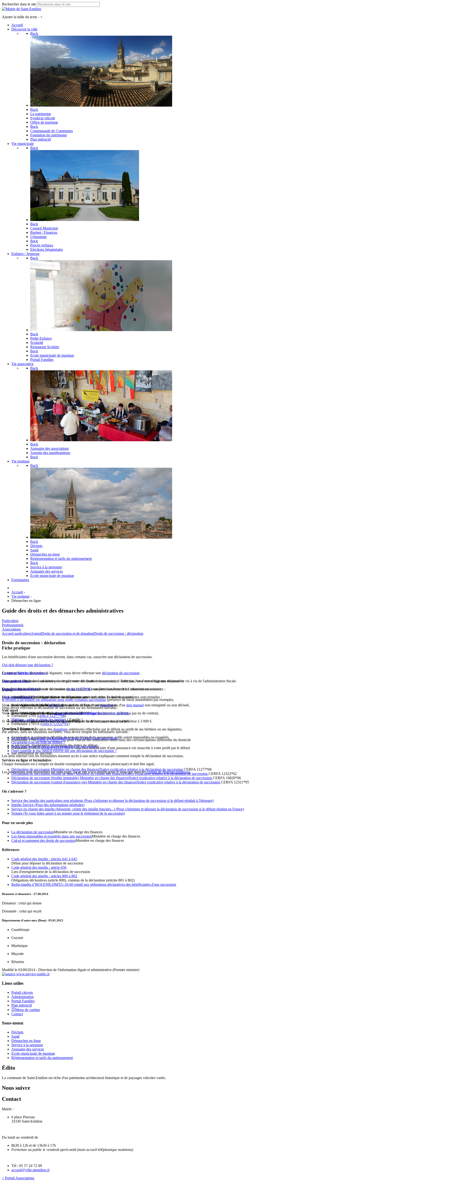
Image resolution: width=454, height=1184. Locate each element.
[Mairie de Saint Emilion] (21, 9)
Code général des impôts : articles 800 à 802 (44, 876)
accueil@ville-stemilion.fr (30, 1170)
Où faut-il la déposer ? (18, 697)
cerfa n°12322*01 (55, 724)
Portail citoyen (22, 992)
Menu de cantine (27, 1010)
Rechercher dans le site (19, 4)
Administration (22, 997)
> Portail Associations (18, 1178)
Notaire (68, 813)
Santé (15, 1036)
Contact (17, 1014)
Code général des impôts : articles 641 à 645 (44, 859)
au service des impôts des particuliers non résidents (91, 713)
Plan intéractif (21, 1005)
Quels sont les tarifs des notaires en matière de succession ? (55, 746)
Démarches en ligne (26, 1041)
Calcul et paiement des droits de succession (43, 840)
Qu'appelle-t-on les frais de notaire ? (38, 742)
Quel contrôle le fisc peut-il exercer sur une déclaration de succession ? (64, 751)
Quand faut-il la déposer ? (21, 689)
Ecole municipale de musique (33, 1053)
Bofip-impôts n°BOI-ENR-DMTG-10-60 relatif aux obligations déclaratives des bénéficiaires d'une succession (93, 884)
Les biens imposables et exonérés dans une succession (51, 836)
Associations (11, 629)
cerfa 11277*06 (79, 689)
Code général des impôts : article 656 (38, 867)
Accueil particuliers (16, 633)
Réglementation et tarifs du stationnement (42, 1058)
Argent (36, 633)
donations (60, 729)
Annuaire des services (27, 1049)
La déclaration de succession (32, 832)
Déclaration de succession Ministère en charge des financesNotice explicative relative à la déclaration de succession (97, 769)
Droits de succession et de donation (67, 633)
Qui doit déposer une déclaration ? (27, 665)
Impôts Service (47, 805)
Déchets (17, 1032)
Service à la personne (27, 1045)
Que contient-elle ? (16, 681)
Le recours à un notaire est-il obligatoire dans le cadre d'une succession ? (65, 738)
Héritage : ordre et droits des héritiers (38, 719)
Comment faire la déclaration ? (25, 673)
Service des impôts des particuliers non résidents (112, 801)
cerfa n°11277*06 (51, 716)
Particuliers (10, 621)
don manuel (135, 705)
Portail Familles (23, 1001)
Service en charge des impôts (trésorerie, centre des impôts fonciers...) (127, 809)
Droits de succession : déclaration (118, 633)
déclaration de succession (121, 673)
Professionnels (12, 625)
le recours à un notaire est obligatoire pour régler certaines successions (54, 700)
